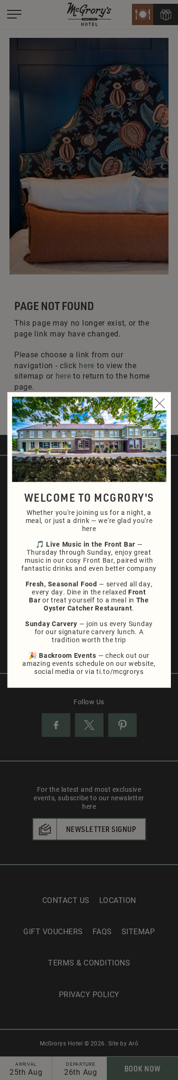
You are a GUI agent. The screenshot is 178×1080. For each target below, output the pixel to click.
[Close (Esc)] (159, 403)
